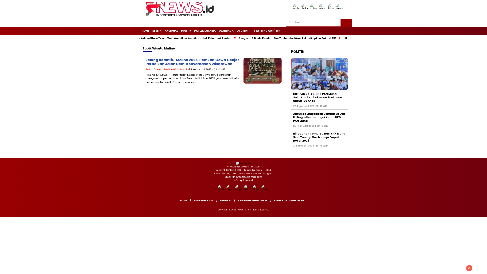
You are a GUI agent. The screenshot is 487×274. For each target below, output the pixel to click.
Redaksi (225, 200)
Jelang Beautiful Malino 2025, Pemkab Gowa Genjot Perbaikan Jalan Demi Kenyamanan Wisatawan (192, 61)
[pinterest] (340, 8)
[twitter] (305, 8)
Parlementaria (205, 31)
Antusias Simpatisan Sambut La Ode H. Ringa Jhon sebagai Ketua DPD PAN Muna (319, 117)
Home (145, 31)
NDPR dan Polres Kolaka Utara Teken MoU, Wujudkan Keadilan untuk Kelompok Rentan (166, 38)
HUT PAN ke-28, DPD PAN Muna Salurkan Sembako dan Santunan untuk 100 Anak (317, 97)
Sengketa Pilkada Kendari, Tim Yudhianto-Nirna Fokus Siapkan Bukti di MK (278, 38)
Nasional (171, 31)
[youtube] (323, 8)
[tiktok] (332, 8)
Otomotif (244, 31)
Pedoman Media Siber (252, 200)
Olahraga (226, 31)
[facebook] (297, 8)
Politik (186, 31)
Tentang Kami (203, 200)
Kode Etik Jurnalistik (289, 200)
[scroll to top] (469, 268)
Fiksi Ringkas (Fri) (267, 31)
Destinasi (169, 69)
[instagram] (314, 8)
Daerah (158, 69)
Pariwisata (183, 69)
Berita (157, 31)
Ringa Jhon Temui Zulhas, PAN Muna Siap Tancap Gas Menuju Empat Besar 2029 (319, 137)
